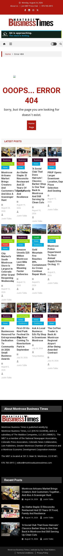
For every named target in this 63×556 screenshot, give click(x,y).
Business (6, 160)
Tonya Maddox (38, 356)
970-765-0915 (47, 6)
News (5, 167)
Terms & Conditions (25, 553)
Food (20, 164)
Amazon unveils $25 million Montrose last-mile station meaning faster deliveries (23, 261)
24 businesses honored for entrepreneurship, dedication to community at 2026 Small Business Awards (8, 343)
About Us (14, 6)
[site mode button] (54, 43)
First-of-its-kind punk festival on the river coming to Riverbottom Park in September (24, 339)
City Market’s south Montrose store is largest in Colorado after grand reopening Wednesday (8, 267)
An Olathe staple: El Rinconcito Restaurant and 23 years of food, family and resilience (23, 184)
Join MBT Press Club (30, 6)
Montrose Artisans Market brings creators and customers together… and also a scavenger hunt (8, 186)
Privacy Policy (42, 553)
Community (8, 164)
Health (36, 237)
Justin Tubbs (6, 219)
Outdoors (38, 244)
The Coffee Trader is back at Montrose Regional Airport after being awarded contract (54, 340)
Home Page (31, 125)
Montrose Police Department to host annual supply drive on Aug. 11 (54, 255)
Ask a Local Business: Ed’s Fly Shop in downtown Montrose (39, 334)
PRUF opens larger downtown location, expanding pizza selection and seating (55, 181)
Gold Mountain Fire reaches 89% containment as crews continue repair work (39, 261)
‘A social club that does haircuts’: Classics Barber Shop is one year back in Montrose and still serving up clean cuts (39, 185)
